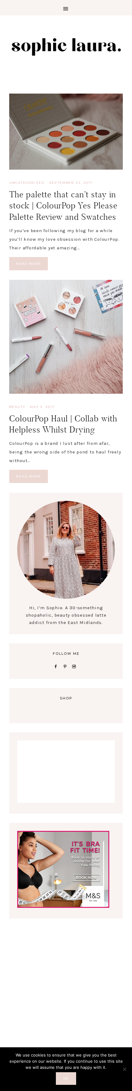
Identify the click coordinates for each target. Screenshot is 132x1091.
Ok (66, 1079)
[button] (66, 7)
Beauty (17, 407)
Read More (28, 264)
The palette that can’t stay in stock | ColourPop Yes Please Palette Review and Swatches (63, 205)
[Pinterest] (66, 666)
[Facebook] (57, 666)
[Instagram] (75, 666)
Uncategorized (27, 183)
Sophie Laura (66, 46)
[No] (124, 1069)
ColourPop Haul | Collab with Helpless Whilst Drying (63, 424)
